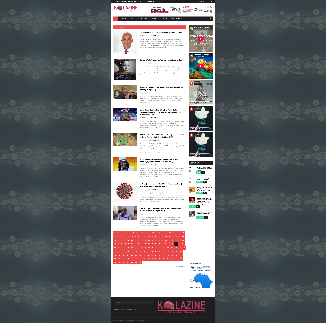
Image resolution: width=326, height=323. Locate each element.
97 (149, 247)
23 (183, 232)
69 (125, 244)
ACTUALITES (123, 19)
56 (152, 240)
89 (122, 247)
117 (156, 251)
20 (173, 232)
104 (176, 247)
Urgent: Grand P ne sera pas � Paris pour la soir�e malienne (204, 213)
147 (140, 259)
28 (128, 236)
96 (145, 247)
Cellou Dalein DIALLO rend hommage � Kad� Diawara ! (161, 33)
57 (155, 240)
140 (181, 255)
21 (177, 232)
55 (149, 240)
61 (169, 240)
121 (172, 251)
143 (124, 259)
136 (164, 255)
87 (115, 247)
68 (122, 244)
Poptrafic (143, 320)
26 (122, 236)
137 (168, 255)
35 (152, 236)
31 (138, 236)
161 (128, 262)
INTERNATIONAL (143, 19)
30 (135, 236)
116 (152, 251)
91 (128, 247)
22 (180, 232)
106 (184, 247)
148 (144, 259)
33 (145, 236)
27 (125, 236)
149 (148, 259)
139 (176, 255)
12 (146, 232)
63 (176, 240)
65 (183, 240)
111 (132, 251)
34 (149, 236)
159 (119, 262)
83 (172, 244)
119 (164, 251)
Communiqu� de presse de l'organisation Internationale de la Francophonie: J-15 (204, 189)
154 (168, 259)
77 (152, 244)
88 (118, 247)
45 (115, 240)
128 (132, 255)
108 (119, 251)
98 (152, 247)
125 (119, 255)
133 (152, 255)
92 (132, 247)
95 (142, 247)
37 (159, 236)
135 (160, 255)
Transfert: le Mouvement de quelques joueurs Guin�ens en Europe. (204, 168)
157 (181, 259)
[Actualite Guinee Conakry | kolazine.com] (126, 9)
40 (169, 236)
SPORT (133, 19)
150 (152, 259)
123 (181, 251)
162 (132, 262)
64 (179, 240)
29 (132, 236)
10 (139, 232)
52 (138, 240)
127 (128, 255)
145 (132, 259)
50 (132, 240)
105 (180, 247)
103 (172, 247)
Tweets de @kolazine (195, 263)
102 (168, 247)
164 (140, 262)
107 (115, 251)
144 (128, 259)
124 (115, 255)
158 (115, 262)
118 (160, 251)
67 (118, 244)
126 (124, 255)
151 (156, 259)
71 (132, 244)
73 (138, 244)
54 (145, 240)
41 (172, 236)
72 (135, 244)
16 (160, 232)
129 (136, 255)
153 (164, 259)
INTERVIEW (164, 19)
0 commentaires (154, 35)
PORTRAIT (154, 19)
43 (179, 236)
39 (166, 236)
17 (163, 232)
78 (155, 244)
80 (162, 244)
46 (118, 240)
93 (135, 247)
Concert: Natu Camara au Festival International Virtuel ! (161, 60)
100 (160, 247)
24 (115, 236)
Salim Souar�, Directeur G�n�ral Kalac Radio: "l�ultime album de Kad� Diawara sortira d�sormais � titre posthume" (161, 112)
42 (176, 236)
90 (125, 247)
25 (118, 236)
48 (125, 240)
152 (160, 259)
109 (124, 251)
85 (179, 244)
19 (170, 232)
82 (169, 244)
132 (148, 255)
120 (168, 251)
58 (159, 240)
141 (115, 259)
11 (143, 232)
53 (142, 240)
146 (136, 259)
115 (148, 251)
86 (183, 244)
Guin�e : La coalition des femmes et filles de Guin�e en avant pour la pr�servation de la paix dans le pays (204, 201)
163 (136, 262)
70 (128, 244)
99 (155, 247)
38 (162, 236)
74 (142, 244)
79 (159, 244)
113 (140, 251)
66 (115, 244)
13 (149, 232)
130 (140, 255)
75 (145, 244)
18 (166, 232)
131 (144, 255)
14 (153, 232)
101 (164, 247)
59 (162, 240)
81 (166, 244)
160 (124, 262)
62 (172, 240)
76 (149, 244)
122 (176, 251)
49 (128, 240)
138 (172, 255)
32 (142, 236)
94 (138, 247)
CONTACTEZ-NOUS (176, 19)
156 (176, 259)
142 (119, 259)
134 (156, 255)
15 (156, 232)
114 (144, 251)
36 (155, 236)
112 (136, 251)
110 (128, 251)
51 (135, 240)
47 (122, 240)
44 (183, 236)
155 (172, 259)
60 (166, 240)
